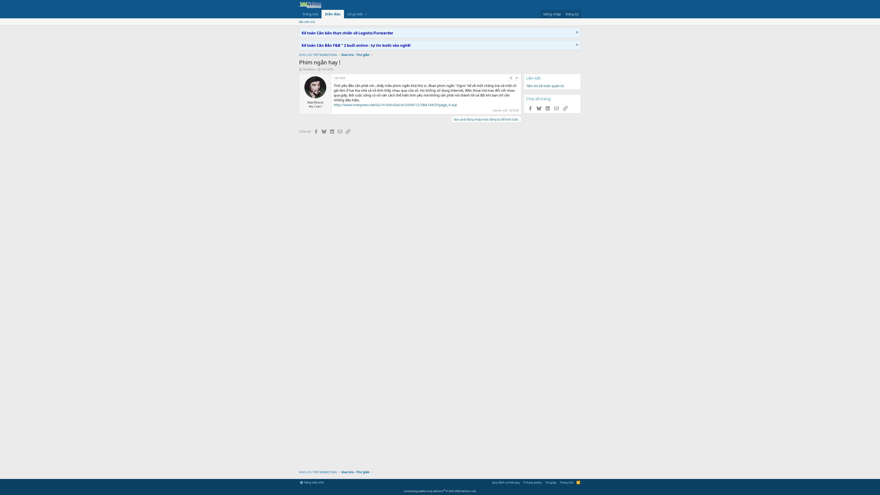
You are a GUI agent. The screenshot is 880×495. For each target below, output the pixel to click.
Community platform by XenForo (440, 491)
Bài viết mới (307, 22)
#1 (517, 78)
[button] (366, 14)
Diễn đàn (333, 14)
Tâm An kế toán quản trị (545, 85)
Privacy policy (532, 482)
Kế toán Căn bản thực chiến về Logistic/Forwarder (347, 33)
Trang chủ (310, 14)
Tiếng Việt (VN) (313, 482)
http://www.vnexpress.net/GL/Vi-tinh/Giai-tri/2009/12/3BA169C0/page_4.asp (395, 104)
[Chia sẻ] (511, 78)
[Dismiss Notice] (576, 32)
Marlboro (309, 69)
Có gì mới (355, 14)
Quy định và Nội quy (506, 482)
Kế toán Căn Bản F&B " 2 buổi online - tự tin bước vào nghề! (356, 45)
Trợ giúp (550, 482)
